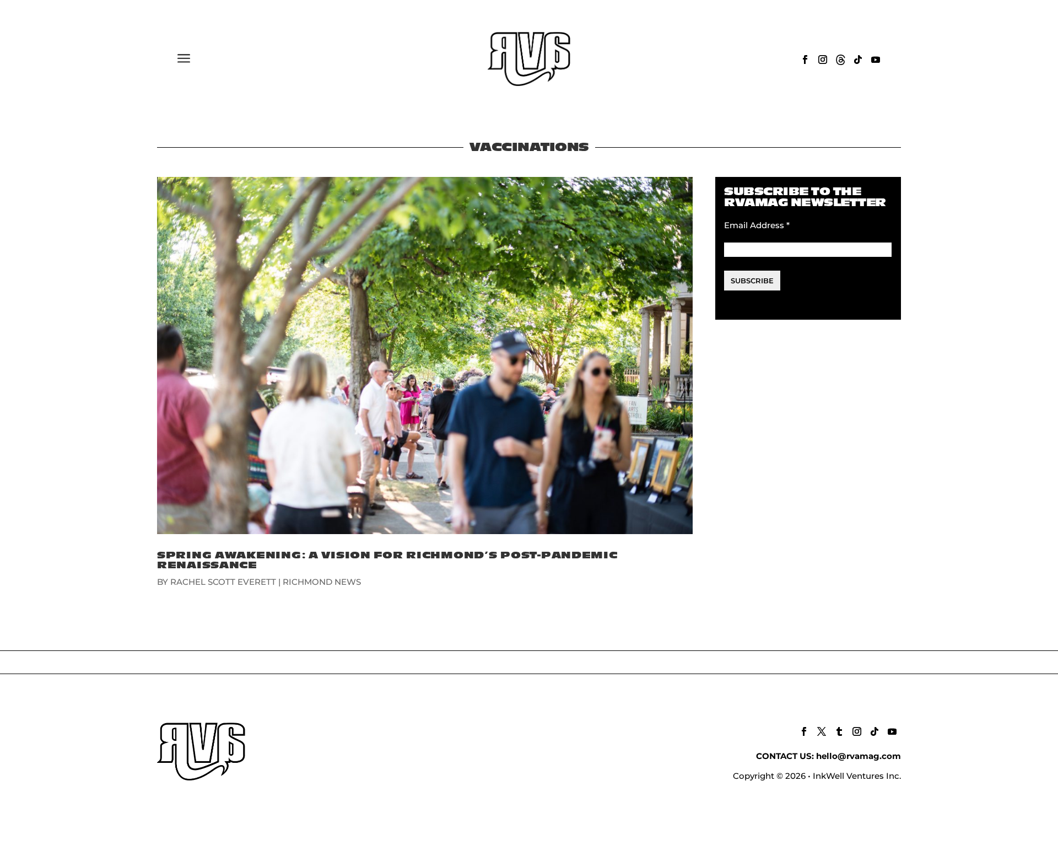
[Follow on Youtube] (875, 59)
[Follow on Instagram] (823, 59)
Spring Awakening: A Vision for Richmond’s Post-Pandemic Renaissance (387, 560)
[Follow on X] (821, 731)
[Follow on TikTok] (858, 59)
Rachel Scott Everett (223, 582)
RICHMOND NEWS (322, 582)
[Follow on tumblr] (839, 731)
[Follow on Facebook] (805, 59)
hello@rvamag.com (858, 756)
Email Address (757, 225)
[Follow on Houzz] (840, 59)
